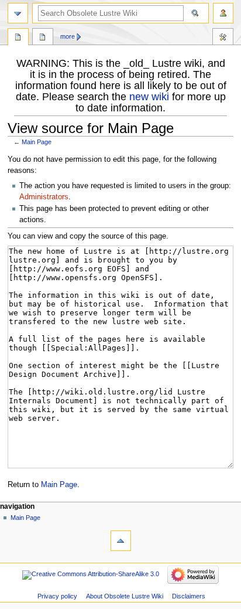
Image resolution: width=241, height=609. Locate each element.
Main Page (36, 141)
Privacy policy (57, 596)
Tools (223, 38)
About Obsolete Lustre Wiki (124, 596)
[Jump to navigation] (18, 13)
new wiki (149, 97)
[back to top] (121, 540)
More (67, 36)
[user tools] (223, 13)
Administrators (43, 197)
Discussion (43, 38)
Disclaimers (188, 596)
